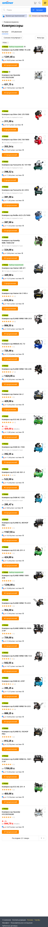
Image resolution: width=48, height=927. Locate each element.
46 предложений (10, 437)
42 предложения (10, 671)
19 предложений (10, 230)
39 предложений (10, 334)
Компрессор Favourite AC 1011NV (16, 165)
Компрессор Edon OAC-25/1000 (15, 114)
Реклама (30, 920)
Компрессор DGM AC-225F (13, 681)
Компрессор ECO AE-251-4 (13, 786)
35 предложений (10, 462)
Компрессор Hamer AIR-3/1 (14, 268)
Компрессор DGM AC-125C (13, 497)
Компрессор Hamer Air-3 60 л (14, 293)
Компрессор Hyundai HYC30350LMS (11, 813)
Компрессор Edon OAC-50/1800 (15, 139)
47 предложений (10, 802)
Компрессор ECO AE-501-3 (13, 472)
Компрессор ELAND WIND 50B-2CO (17, 318)
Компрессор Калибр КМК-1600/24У (11, 241)
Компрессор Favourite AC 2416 (15, 190)
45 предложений (10, 565)
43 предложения (10, 540)
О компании (6, 920)
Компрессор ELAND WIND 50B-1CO (17, 656)
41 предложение (10, 749)
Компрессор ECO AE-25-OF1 (14, 419)
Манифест (5, 923)
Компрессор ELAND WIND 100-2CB (16, 369)
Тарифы (37, 920)
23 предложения (10, 205)
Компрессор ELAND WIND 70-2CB (16, 50)
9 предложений (10, 129)
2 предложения (10, 283)
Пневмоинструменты (11, 22)
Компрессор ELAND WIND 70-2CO (16, 603)
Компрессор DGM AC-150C (13, 447)
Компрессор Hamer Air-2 (12, 394)
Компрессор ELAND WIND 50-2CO (16, 706)
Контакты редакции (19, 920)
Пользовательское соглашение (22, 923)
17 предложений (10, 155)
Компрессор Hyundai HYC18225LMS (11, 76)
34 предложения (10, 513)
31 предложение (10, 777)
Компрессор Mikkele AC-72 (13, 343)
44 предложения (10, 93)
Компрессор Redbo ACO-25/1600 (16, 215)
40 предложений (10, 65)
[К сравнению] (45, 47)
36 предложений (10, 696)
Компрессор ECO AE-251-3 (13, 550)
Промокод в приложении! (15, 16)
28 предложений (10, 258)
